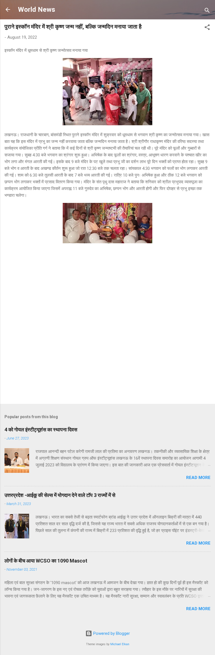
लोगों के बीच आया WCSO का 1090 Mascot (45, 561)
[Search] (207, 11)
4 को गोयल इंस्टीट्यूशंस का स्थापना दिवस (40, 429)
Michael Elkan (119, 644)
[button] (207, 28)
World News (36, 9)
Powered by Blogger (111, 633)
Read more (198, 477)
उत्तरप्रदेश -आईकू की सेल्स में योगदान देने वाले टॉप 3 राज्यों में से (59, 495)
